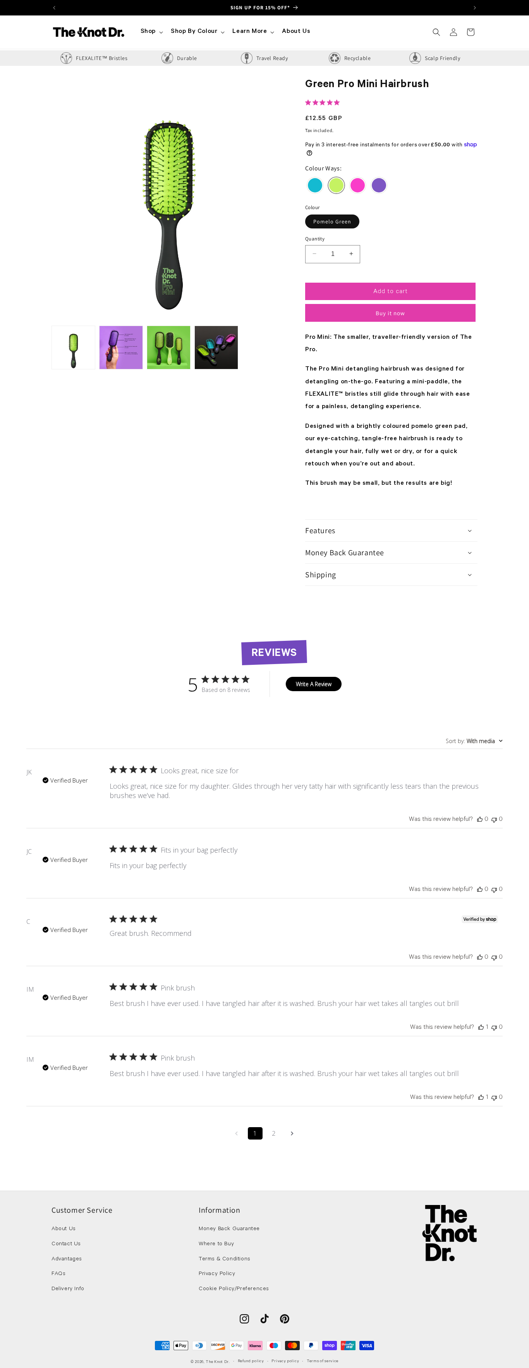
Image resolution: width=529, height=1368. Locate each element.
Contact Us (66, 1244)
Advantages (67, 1259)
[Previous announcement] (54, 7)
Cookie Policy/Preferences (234, 1290)
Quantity (315, 238)
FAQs (58, 1275)
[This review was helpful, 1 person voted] (481, 1027)
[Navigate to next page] (292, 1133)
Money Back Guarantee (229, 1229)
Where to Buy (216, 1244)
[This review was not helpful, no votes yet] (494, 819)
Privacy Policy (217, 1275)
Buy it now (390, 312)
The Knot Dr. (218, 1362)
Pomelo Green (332, 221)
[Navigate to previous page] (236, 1133)
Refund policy (251, 1361)
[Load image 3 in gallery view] (168, 347)
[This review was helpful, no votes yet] (480, 819)
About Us (64, 1229)
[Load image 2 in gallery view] (121, 347)
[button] (151, 32)
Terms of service (322, 1361)
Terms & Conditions (225, 1259)
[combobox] (474, 741)
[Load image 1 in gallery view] (73, 347)
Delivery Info (68, 1290)
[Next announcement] (474, 7)
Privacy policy (285, 1361)
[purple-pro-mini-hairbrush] (379, 186)
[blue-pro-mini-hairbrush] (315, 186)
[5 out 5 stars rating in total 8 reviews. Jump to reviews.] (324, 102)
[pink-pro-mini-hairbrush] (358, 186)
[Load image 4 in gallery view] (216, 347)
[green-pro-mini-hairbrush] (336, 186)
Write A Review (313, 684)
